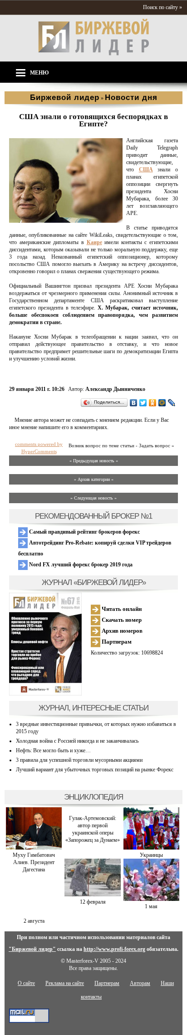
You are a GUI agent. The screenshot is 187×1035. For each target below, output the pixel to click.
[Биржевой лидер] (93, 53)
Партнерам (116, 641)
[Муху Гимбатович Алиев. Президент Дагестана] (34, 848)
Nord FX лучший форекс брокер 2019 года (80, 564)
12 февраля (93, 902)
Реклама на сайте (64, 983)
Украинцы (151, 855)
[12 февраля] (92, 894)
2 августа (34, 921)
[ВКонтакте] (133, 403)
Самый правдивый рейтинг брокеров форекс (84, 532)
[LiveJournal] (172, 403)
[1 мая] (151, 899)
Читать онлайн (121, 608)
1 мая (151, 906)
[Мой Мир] (162, 403)
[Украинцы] (151, 848)
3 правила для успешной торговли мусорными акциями (79, 760)
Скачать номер (121, 619)
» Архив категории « (93, 479)
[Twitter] (143, 403)
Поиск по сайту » (162, 7)
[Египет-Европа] (66, 221)
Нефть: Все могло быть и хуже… (53, 750)
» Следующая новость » (93, 497)
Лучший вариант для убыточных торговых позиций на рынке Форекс (94, 769)
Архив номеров (121, 630)
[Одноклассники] (152, 403)
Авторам (140, 983)
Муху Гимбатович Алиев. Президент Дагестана (34, 862)
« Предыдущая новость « (93, 460)
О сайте (26, 983)
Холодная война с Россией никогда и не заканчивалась (77, 741)
